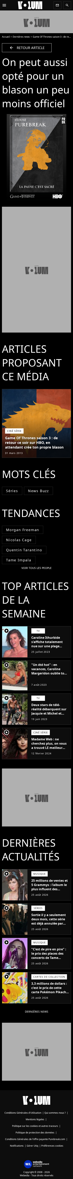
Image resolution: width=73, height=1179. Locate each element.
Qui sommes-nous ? (55, 1112)
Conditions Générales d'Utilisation (22, 1112)
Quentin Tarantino (24, 550)
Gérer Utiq (32, 1145)
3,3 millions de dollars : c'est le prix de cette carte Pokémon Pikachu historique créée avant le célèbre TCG (49, 992)
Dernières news (21, 36)
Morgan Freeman (22, 529)
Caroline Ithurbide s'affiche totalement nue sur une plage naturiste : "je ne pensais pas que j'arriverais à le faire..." (49, 648)
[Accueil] (30, 5)
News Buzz (38, 490)
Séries (12, 490)
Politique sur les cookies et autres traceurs (35, 1126)
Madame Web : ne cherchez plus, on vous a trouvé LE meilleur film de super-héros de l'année (49, 747)
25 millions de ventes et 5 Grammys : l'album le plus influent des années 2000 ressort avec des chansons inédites (49, 891)
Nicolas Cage (19, 540)
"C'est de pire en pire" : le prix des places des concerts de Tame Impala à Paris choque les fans (48, 957)
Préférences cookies (52, 1145)
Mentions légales (35, 1119)
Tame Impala (18, 560)
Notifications (17, 1145)
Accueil (6, 36)
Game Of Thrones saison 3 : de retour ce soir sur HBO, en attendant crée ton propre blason (34, 442)
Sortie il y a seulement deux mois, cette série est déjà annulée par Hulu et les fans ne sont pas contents (49, 923)
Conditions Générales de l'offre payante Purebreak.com (35, 1139)
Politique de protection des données (35, 1132)
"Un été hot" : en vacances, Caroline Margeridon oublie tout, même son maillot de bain (50, 673)
